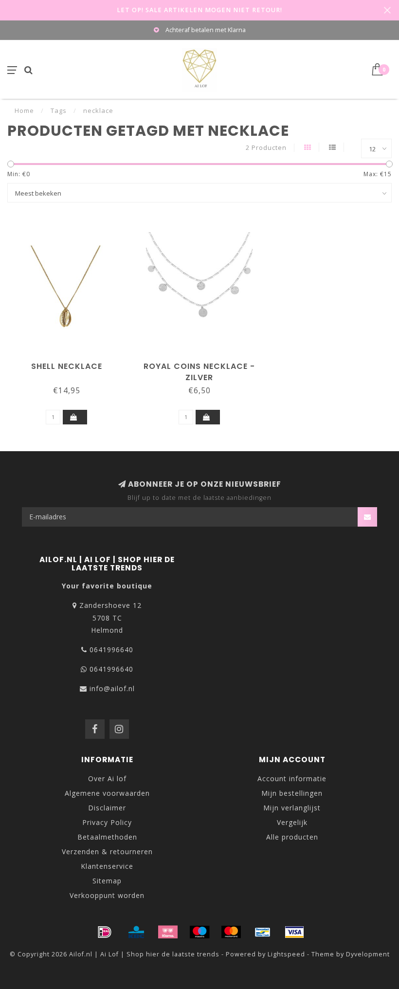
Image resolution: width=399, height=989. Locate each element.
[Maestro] (199, 932)
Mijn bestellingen (292, 793)
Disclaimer (107, 807)
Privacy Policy (107, 822)
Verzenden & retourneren (107, 851)
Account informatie (291, 778)
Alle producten (292, 837)
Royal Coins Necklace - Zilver (199, 372)
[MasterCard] (231, 932)
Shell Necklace (66, 366)
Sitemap (107, 880)
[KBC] (136, 932)
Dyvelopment (368, 954)
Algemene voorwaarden (107, 793)
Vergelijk (292, 822)
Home (24, 110)
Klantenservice (107, 866)
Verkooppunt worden (107, 895)
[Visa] (294, 932)
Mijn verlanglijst (292, 807)
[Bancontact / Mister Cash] (263, 932)
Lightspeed (286, 954)
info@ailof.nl (112, 688)
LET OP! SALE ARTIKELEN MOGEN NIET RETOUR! (199, 10)
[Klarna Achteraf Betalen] (168, 932)
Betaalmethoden (107, 837)
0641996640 (111, 649)
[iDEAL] (104, 932)
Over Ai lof (107, 778)
